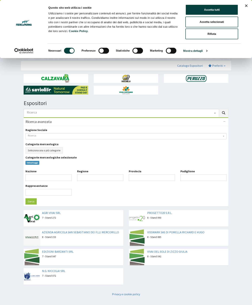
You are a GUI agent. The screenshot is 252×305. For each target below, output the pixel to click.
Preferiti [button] (218, 65)
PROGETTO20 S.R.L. (159, 213)
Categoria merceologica (41, 144)
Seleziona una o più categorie (44, 150)
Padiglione (187, 171)
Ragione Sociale (36, 130)
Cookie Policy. (78, 31)
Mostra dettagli (193, 50)
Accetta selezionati (212, 21)
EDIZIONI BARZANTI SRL (57, 251)
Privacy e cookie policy (126, 294)
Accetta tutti (212, 9)
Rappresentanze (36, 186)
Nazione (31, 171)
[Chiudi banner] (246, 5)
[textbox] (28, 177)
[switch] (104, 51)
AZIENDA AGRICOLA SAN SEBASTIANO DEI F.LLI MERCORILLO (80, 232)
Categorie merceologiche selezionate (51, 157)
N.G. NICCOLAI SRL (53, 271)
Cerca (31, 201)
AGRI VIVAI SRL (51, 213)
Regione (82, 171)
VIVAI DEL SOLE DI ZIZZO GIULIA (167, 251)
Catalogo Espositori (190, 65)
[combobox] (121, 113)
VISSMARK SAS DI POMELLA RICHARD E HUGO (175, 232)
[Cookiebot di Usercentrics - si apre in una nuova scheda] (24, 51)
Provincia (135, 171)
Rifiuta (212, 33)
